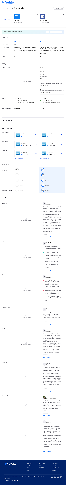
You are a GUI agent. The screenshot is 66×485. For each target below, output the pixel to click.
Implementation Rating (7, 190)
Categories (41, 465)
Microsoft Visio (44, 21)
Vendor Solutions (55, 465)
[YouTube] (52, 477)
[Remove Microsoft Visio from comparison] (63, 14)
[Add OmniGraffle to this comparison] (36, 135)
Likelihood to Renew (6, 174)
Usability (4, 180)
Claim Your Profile (55, 467)
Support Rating (5, 185)
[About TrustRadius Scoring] (15, 41)
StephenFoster (48, 396)
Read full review (46, 236)
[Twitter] (58, 477)
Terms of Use (6, 476)
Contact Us (29, 472)
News (28, 470)
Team (28, 467)
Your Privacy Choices (26, 476)
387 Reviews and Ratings (44, 22)
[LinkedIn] (61, 477)
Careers (28, 469)
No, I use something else (56, 32)
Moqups (16, 21)
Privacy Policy (18, 476)
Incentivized (45, 234)
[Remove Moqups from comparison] (37, 14)
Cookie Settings (7, 478)
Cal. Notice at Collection (37, 476)
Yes (47, 32)
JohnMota (48, 363)
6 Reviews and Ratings (18, 22)
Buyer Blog (41, 467)
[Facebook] (55, 477)
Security (12, 476)
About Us (28, 465)
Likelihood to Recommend (4, 169)
